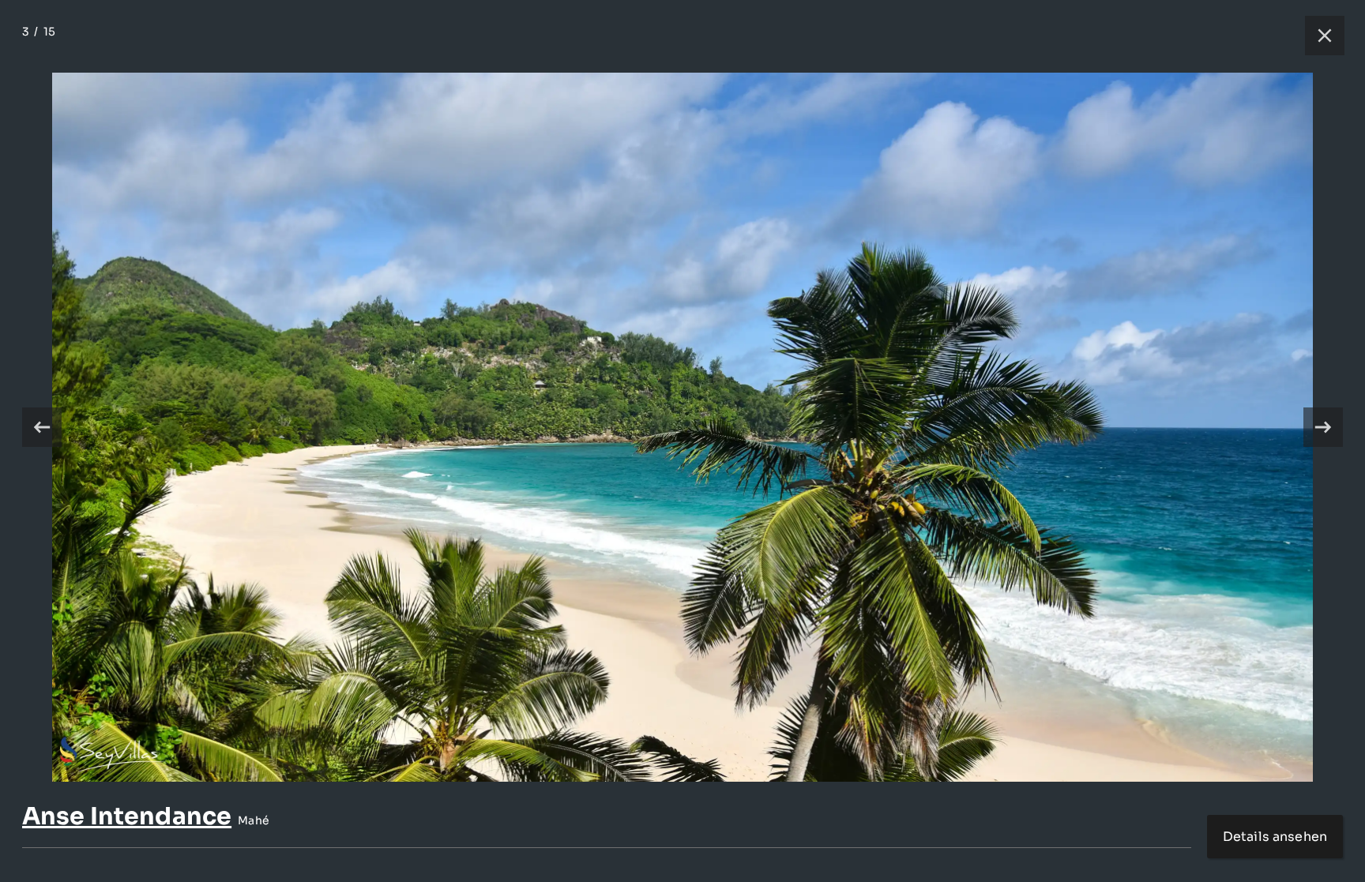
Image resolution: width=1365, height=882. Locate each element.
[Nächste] (1323, 427)
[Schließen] (1317, 35)
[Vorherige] (42, 427)
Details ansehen (1275, 836)
